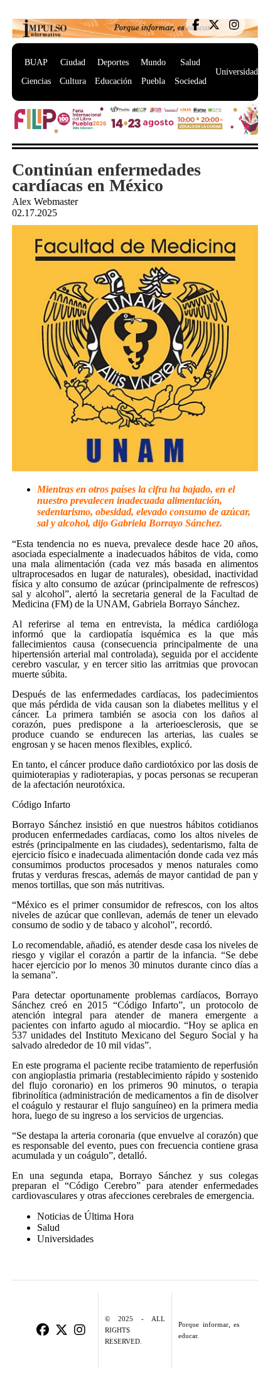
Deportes (113, 62)
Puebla (153, 81)
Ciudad (72, 62)
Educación (113, 81)
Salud (190, 62)
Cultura (73, 81)
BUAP (36, 62)
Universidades (240, 71)
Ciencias (36, 81)
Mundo (153, 62)
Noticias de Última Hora (85, 1216)
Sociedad (191, 81)
